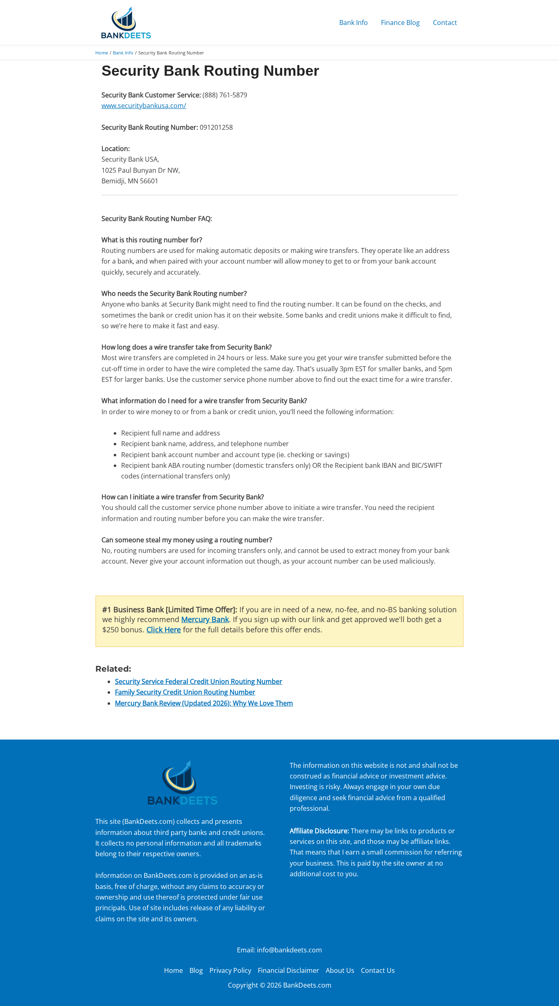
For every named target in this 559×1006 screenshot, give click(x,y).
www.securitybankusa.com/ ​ (143, 105)
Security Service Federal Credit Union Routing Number (198, 681)
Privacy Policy (230, 970)
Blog (196, 970)
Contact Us (378, 970)
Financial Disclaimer (288, 970)
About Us (340, 970)
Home (173, 970)
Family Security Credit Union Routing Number (185, 692)
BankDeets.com (148, 821)
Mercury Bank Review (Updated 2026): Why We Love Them (204, 703)
